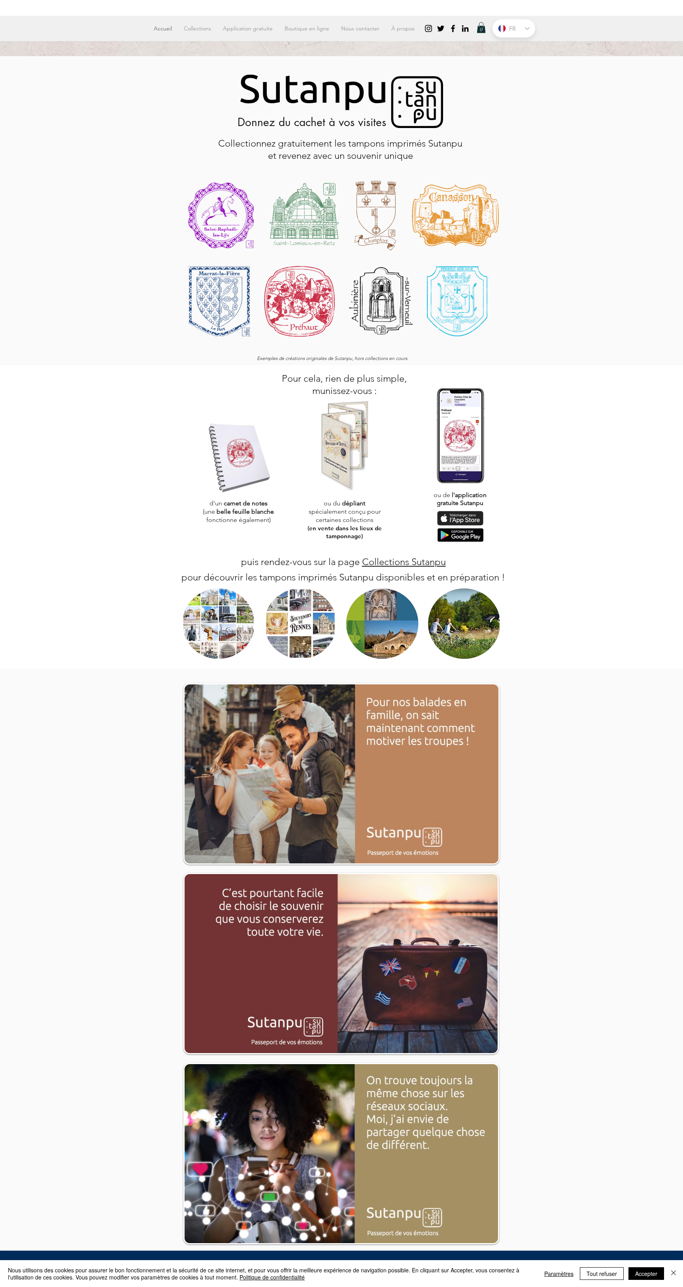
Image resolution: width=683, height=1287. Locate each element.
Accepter (646, 1274)
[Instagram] (428, 28)
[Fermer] (673, 1273)
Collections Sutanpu (404, 561)
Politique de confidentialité (272, 1277)
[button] (481, 27)
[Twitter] (440, 28)
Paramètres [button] (559, 1274)
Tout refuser (602, 1274)
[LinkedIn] (465, 28)
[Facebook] (453, 28)
